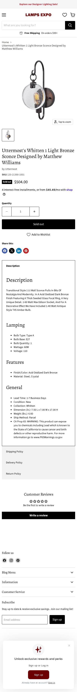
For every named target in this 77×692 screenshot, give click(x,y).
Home (5, 42)
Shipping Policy (14, 452)
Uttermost (11, 169)
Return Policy (13, 474)
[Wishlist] (65, 15)
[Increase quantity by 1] (34, 211)
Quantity (7, 203)
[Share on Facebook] (4, 251)
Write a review (39, 515)
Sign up (57, 619)
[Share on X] (12, 251)
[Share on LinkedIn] (19, 251)
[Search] (70, 25)
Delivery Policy (14, 462)
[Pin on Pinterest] (26, 251)
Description (13, 266)
